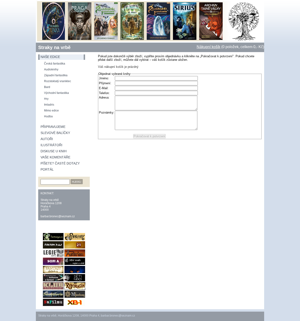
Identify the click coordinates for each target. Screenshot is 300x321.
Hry (46, 98)
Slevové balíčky (55, 133)
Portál (47, 169)
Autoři (47, 139)
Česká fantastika (54, 63)
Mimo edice (51, 110)
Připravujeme (53, 127)
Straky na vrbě (54, 47)
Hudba (48, 116)
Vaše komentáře (55, 157)
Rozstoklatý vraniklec (57, 81)
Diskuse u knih (54, 151)
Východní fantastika (56, 93)
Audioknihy (51, 69)
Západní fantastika (56, 75)
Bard (47, 87)
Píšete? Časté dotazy (60, 163)
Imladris (49, 104)
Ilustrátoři (51, 145)
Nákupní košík (208, 47)
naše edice (50, 57)
